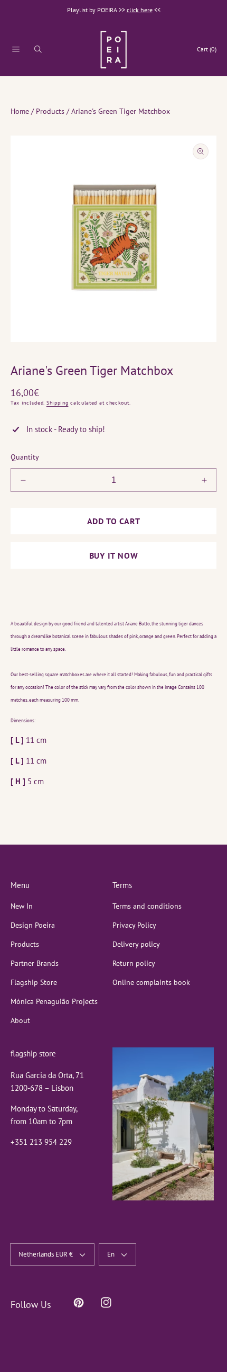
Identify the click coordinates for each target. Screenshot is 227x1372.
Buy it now (113, 555)
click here (140, 10)
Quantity (25, 457)
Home (20, 111)
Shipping (57, 402)
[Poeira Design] (113, 49)
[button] (15, 49)
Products (50, 111)
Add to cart (113, 521)
